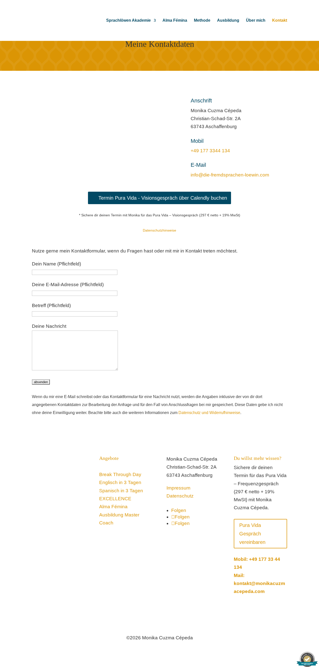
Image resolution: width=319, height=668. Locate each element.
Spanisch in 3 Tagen (121, 490)
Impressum (178, 488)
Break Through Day (120, 474)
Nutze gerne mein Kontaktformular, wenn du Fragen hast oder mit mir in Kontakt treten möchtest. (135, 250)
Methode (202, 20)
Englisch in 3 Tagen (120, 482)
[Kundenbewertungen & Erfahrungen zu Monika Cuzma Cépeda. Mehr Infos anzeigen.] (301, 101)
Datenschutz (180, 496)
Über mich (255, 20)
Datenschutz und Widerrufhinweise (209, 413)
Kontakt (279, 20)
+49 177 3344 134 (210, 150)
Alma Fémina (174, 20)
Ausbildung (228, 20)
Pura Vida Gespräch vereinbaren (252, 533)
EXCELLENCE (116, 498)
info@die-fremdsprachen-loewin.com (230, 174)
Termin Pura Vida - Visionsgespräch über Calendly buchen (162, 198)
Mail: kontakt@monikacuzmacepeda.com (259, 583)
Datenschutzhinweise (159, 230)
